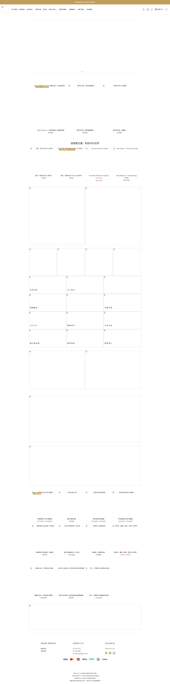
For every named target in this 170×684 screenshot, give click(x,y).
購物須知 (43, 648)
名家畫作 (29, 9)
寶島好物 (38, 9)
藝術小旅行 (52, 9)
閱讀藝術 (72, 9)
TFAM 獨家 (14, 9)
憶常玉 (45, 9)
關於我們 (81, 9)
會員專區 (89, 9)
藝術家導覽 (62, 9)
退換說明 (43, 651)
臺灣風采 (22, 9)
